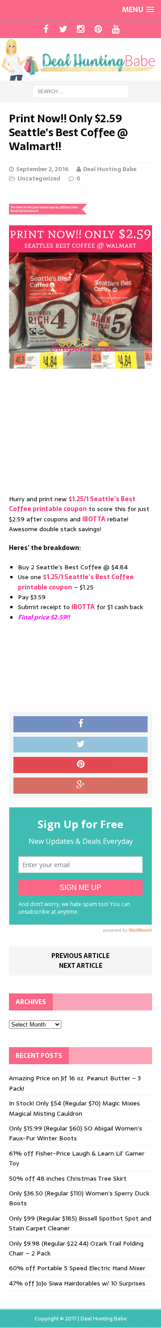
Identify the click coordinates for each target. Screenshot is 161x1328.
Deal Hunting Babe (109, 169)
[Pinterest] (98, 29)
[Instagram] (81, 29)
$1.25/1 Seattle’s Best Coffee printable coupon (72, 504)
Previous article (80, 956)
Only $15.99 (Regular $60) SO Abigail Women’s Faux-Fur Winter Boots (75, 1133)
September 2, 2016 (42, 169)
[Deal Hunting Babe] (80, 59)
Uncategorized (38, 178)
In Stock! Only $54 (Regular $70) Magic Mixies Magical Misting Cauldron (74, 1108)
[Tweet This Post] (80, 745)
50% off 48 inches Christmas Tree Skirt (68, 1178)
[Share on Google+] (80, 786)
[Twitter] (63, 29)
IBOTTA (94, 519)
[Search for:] (81, 91)
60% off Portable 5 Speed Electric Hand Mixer (77, 1268)
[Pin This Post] (80, 765)
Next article (80, 966)
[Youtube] (115, 29)
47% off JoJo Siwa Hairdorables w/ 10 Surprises (77, 1283)
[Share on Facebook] (80, 724)
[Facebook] (46, 29)
